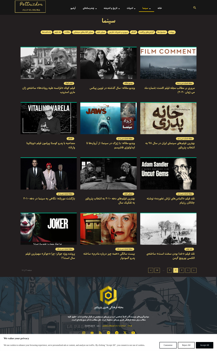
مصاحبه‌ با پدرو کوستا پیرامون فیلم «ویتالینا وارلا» (50, 145)
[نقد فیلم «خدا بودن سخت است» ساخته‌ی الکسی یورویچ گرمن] (168, 229)
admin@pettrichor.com (117, 325)
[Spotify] (108, 333)
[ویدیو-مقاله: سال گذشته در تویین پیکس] (108, 63)
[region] (108, 342)
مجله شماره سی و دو (185, 138)
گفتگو (133, 32)
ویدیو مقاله (128, 83)
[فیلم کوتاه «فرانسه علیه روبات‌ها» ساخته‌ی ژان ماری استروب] (49, 63)
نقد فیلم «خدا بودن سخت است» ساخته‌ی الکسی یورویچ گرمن (170, 256)
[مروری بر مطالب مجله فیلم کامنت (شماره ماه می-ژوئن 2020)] (168, 63)
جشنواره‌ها (161, 32)
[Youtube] (133, 333)
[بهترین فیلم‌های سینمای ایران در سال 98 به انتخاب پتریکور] (168, 118)
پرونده (171, 32)
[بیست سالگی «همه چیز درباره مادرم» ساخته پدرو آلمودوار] (108, 229)
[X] (125, 333)
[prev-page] (193, 270)
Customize (168, 345)
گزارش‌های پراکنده (147, 32)
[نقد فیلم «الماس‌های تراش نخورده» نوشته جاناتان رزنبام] (168, 174)
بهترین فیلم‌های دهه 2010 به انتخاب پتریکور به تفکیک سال (110, 200)
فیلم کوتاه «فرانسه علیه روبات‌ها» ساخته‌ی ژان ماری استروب (48, 90)
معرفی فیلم (101, 32)
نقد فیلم (58, 32)
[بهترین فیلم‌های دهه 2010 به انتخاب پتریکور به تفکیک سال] (108, 174)
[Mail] (92, 333)
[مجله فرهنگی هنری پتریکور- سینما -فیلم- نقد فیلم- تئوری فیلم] (108, 297)
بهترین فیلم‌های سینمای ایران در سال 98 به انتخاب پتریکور (170, 145)
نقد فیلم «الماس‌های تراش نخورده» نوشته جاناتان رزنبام (171, 200)
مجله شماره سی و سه (184, 83)
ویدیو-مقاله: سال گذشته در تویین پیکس (112, 88)
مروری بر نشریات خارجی (118, 32)
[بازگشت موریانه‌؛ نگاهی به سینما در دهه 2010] (49, 174)
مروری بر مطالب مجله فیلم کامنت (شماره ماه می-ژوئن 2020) (170, 90)
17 (157, 270)
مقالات (67, 32)
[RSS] (100, 333)
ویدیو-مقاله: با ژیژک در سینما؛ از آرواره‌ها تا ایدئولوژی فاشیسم (110, 145)
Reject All (186, 345)
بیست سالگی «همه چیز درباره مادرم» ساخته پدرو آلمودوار (109, 256)
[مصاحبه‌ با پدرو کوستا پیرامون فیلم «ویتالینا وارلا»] (49, 118)
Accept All (204, 345)
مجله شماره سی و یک (124, 249)
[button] (195, 8)
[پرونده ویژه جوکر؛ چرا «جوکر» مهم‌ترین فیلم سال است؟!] (49, 229)
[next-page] (150, 270)
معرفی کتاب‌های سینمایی (83, 32)
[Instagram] (84, 333)
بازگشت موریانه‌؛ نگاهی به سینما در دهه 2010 (49, 198)
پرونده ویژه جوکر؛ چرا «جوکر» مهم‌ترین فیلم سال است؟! (50, 256)
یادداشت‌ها (46, 32)
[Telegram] (117, 333)
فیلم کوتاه (69, 83)
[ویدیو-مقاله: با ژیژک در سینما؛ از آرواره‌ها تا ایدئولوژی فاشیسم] (108, 118)
